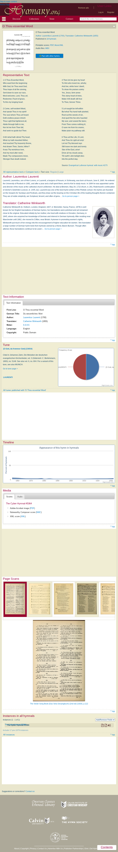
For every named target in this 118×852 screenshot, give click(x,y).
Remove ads (83, 8)
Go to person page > (70, 196)
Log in (101, 12)
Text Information (13, 303)
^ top (112, 172)
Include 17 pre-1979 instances (15, 730)
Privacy (33, 849)
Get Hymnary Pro (97, 849)
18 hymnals (51, 39)
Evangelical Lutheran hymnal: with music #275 (88, 165)
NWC (38, 512)
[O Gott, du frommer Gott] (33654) (17, 349)
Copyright (24, 849)
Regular (53, 172)
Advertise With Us (55, 849)
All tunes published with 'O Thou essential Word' (24, 390)
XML (23, 516)
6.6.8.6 (26, 325)
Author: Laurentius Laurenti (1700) (50, 36)
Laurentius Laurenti (31, 317)
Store (51, 19)
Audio (19, 496)
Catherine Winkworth (32, 321)
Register (110, 12)
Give (86, 849)
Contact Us (42, 849)
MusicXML (59, 45)
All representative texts (13, 172)
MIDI (47, 48)
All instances (9, 735)
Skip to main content (8, 1)
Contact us (30, 791)
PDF (52, 45)
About (16, 849)
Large (61, 172)
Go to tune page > (10, 369)
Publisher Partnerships (73, 849)
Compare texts (32, 172)
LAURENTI (8, 377)
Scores (9, 496)
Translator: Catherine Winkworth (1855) (81, 36)
